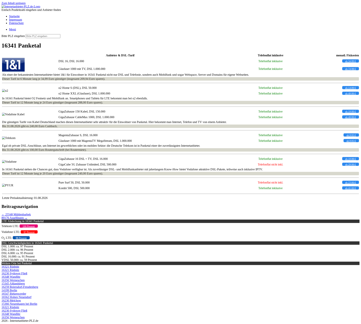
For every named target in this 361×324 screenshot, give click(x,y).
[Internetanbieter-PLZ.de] (21, 6)
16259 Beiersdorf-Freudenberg (20, 287)
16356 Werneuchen (13, 280)
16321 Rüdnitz (10, 266)
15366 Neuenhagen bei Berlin (19, 303)
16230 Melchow (11, 300)
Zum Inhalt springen (14, 3)
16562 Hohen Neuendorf (16, 297)
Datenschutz (16, 23)
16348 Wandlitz (11, 276)
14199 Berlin (9, 290)
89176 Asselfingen (14, 217)
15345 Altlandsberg (13, 283)
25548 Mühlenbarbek (16, 214)
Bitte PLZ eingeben (13, 36)
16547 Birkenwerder (14, 293)
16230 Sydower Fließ (14, 273)
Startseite (14, 16)
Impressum (15, 19)
